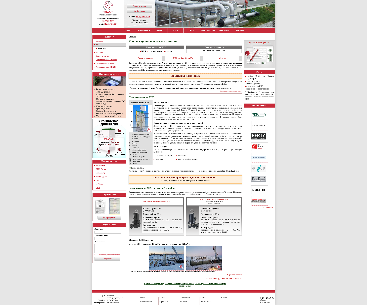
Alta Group (102, 48)
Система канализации (105, 63)
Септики (99, 41)
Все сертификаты (109, 218)
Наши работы (224, 30)
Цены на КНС (137, 168)
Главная (127, 30)
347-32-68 (108, 24)
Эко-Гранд (100, 173)
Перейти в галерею (234, 275)
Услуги (175, 30)
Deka (98, 188)
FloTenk (99, 184)
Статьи (203, 298)
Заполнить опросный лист (230, 91)
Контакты (240, 30)
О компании (143, 30)
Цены (192, 30)
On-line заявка (139, 11)
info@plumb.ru (143, 16)
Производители (109, 161)
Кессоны (99, 52)
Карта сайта (163, 302)
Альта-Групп (101, 176)
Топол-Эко (100, 165)
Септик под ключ (103, 67)
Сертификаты (109, 195)
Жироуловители (102, 56)
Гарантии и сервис (145, 302)
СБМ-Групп (101, 169)
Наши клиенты (259, 105)
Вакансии (183, 302)
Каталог (159, 30)
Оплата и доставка (208, 30)
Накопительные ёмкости (106, 60)
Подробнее (269, 208)
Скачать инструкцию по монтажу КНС (224, 278)
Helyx (98, 180)
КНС (98, 45)
